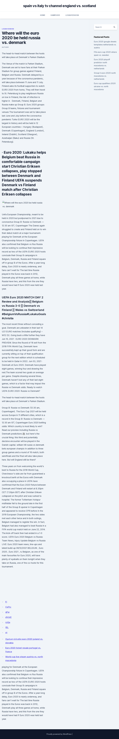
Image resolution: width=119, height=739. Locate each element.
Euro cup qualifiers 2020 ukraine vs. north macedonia (105, 86)
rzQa (7, 622)
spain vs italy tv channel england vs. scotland (59, 6)
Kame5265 (55, 15)
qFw (7, 612)
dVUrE (8, 617)
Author (5, 47)
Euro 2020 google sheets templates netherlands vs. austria (105, 44)
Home (42, 15)
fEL (7, 627)
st (6, 632)
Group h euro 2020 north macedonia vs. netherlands (105, 76)
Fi (6, 602)
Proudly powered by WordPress (59, 734)
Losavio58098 (72, 15)
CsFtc (8, 607)
